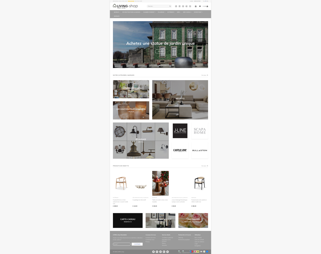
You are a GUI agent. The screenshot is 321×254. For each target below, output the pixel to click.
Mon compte (198, 237)
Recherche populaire (184, 239)
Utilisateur (198, 235)
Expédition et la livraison (166, 240)
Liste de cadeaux (199, 241)
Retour (164, 243)
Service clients (166, 235)
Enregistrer (197, 1)
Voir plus (203, 75)
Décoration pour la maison (131, 12)
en (207, 1)
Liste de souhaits (199, 239)
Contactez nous (150, 239)
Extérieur (170, 12)
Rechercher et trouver (184, 235)
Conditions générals (167, 237)
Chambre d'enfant (149, 12)
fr (205, 1)
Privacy (148, 241)
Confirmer (137, 244)
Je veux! (160, 53)
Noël (178, 12)
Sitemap (180, 237)
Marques (117, 16)
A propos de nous (151, 235)
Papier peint (198, 12)
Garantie (164, 245)
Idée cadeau (187, 12)
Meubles (116, 12)
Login (191, 1)
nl (204, 1)
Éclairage (161, 12)
